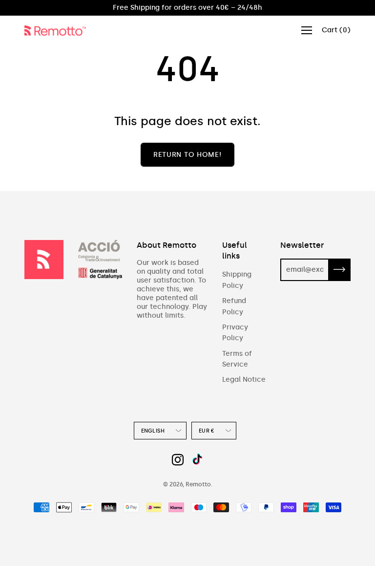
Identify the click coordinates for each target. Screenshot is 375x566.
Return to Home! (187, 155)
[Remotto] (58, 30)
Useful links (234, 250)
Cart (336, 30)
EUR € (206, 430)
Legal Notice (244, 379)
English (153, 430)
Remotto (198, 484)
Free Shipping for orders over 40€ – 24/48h (187, 7)
